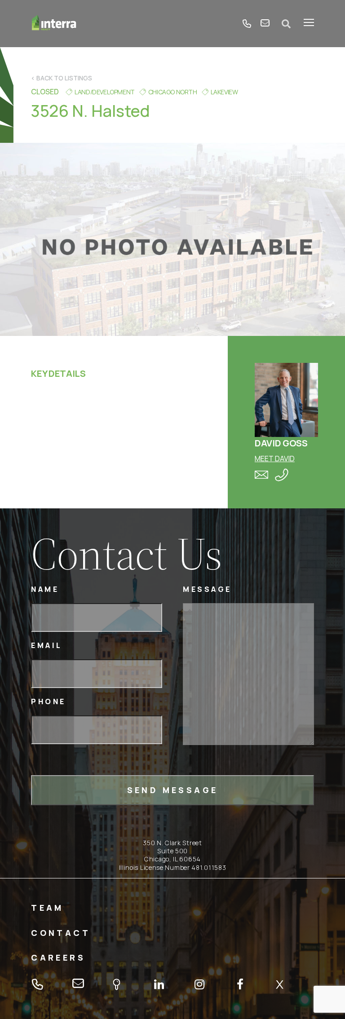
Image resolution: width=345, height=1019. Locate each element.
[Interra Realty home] (54, 23)
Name (45, 589)
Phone (48, 701)
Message (207, 589)
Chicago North (172, 92)
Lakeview (224, 92)
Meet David (275, 458)
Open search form (287, 23)
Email (46, 645)
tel (247, 23)
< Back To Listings (61, 78)
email (265, 23)
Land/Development (105, 92)
